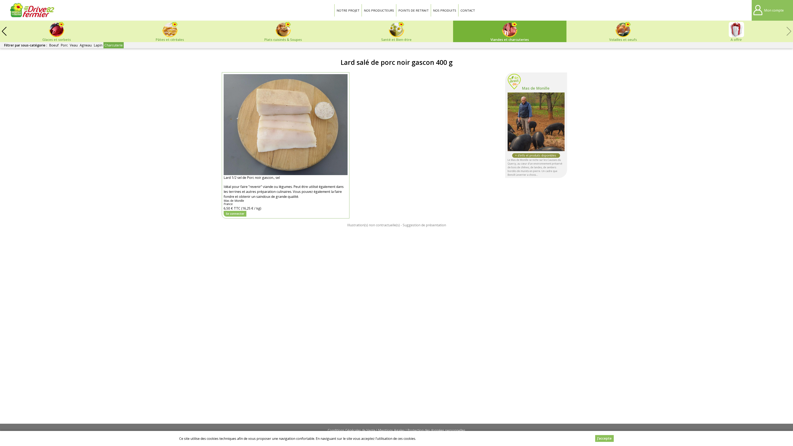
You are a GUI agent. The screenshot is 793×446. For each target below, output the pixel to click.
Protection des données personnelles (436, 430)
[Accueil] (32, 10)
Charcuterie (113, 45)
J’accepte (604, 438)
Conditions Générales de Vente (351, 430)
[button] (4, 31)
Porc (64, 45)
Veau (74, 45)
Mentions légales (391, 430)
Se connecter (235, 214)
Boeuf (54, 45)
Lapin (98, 45)
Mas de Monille (536, 88)
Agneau (86, 45)
